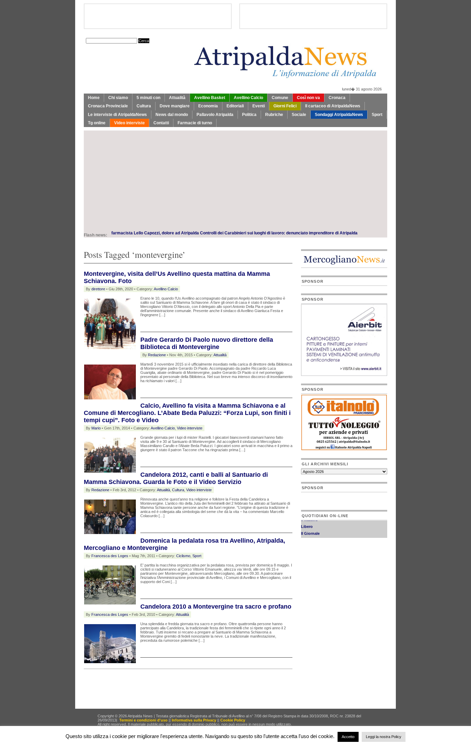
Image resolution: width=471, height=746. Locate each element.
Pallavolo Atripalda (215, 114)
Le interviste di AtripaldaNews (117, 114)
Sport (377, 114)
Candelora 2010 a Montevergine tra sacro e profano (215, 606)
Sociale (299, 114)
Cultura (144, 106)
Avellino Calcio (248, 97)
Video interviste (129, 122)
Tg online (97, 122)
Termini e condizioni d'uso (143, 720)
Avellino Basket (209, 97)
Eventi (258, 106)
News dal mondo (172, 114)
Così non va (308, 97)
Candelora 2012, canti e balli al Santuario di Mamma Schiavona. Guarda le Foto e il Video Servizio (176, 478)
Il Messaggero (313, 536)
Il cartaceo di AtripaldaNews (332, 106)
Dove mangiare (175, 106)
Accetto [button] (348, 737)
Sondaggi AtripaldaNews (339, 114)
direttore (98, 289)
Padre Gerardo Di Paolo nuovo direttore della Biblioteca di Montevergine (206, 343)
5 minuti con (148, 97)
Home (94, 97)
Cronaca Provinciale (108, 106)
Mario (96, 428)
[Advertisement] (235, 178)
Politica (249, 114)
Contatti (161, 122)
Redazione (157, 355)
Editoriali (235, 106)
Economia (208, 106)
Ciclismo (183, 556)
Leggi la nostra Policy (383, 737)
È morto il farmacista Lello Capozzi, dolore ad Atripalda (128, 233)
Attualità (177, 97)
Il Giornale (310, 529)
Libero (307, 522)
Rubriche (274, 114)
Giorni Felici (285, 106)
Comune (280, 97)
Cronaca (337, 97)
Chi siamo (118, 97)
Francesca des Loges (109, 556)
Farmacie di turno (195, 122)
